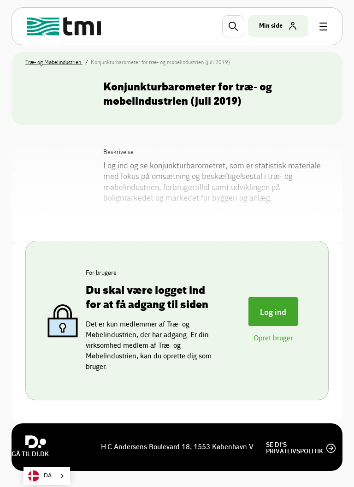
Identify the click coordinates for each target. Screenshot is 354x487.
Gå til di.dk (30, 454)
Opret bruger (273, 338)
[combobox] (47, 476)
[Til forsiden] (65, 26)
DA (48, 475)
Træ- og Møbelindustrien (54, 62)
